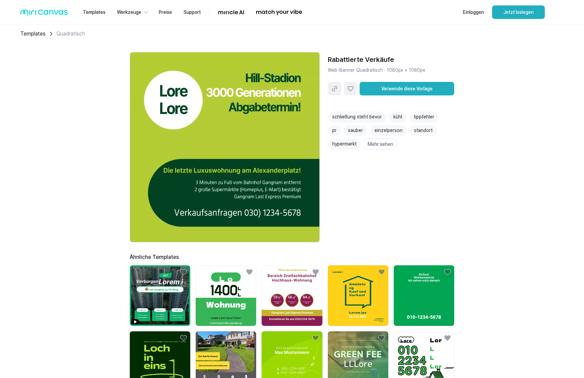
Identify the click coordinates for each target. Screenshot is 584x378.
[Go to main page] (44, 14)
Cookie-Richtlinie (442, 360)
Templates (33, 33)
